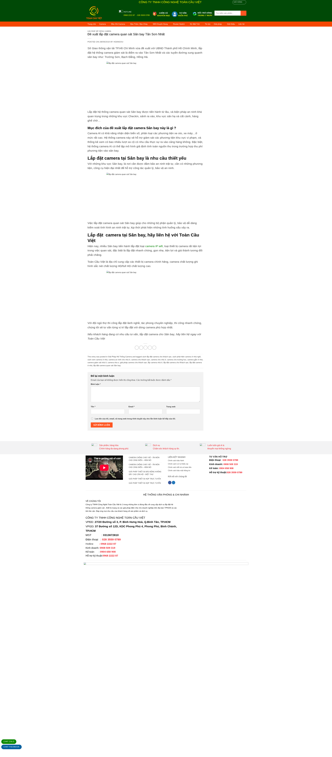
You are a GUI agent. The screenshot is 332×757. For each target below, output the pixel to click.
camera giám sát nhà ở (97, 362)
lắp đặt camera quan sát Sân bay (106, 365)
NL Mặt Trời (195, 24)
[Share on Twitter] (141, 348)
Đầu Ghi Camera (118, 24)
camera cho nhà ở (158, 360)
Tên (93, 407)
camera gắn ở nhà (195, 360)
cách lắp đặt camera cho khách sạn (156, 357)
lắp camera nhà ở (155, 362)
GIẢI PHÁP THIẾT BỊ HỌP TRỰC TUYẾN (145, 479)
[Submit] (243, 13)
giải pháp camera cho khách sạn (133, 362)
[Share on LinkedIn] (154, 348)
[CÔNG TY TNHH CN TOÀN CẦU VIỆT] (100, 13)
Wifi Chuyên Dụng (160, 24)
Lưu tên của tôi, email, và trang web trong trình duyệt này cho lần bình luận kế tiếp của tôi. (135, 419)
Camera (102, 24)
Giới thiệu (231, 24)
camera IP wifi (154, 246)
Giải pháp (218, 24)
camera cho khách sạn (140, 360)
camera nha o (113, 362)
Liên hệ (241, 24)
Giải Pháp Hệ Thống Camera (99, 31)
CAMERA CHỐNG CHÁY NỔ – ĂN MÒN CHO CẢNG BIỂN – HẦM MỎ (144, 459)
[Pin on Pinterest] (150, 348)
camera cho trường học (176, 360)
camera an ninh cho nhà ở (119, 360)
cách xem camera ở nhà (98, 360)
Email (131, 407)
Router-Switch (179, 24)
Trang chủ (92, 24)
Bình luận (96, 384)
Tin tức (207, 24)
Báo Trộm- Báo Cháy (139, 24)
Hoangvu (118, 42)
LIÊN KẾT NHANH (176, 457)
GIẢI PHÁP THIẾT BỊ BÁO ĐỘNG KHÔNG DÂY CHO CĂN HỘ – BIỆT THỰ (145, 473)
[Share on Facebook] (137, 348)
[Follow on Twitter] (173, 482)
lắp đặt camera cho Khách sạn (175, 362)
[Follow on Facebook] (169, 482)
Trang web (170, 407)
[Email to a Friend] (146, 348)
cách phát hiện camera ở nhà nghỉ (186, 357)
